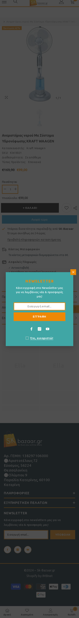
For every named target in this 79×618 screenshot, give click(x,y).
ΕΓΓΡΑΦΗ (39, 316)
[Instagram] (39, 329)
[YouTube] (48, 329)
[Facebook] (31, 329)
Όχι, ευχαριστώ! (41, 338)
